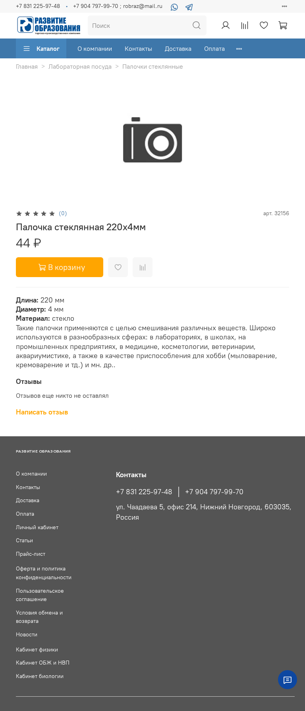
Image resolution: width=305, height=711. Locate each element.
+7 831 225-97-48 (38, 6)
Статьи (24, 540)
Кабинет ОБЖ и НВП (42, 662)
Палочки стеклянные (152, 66)
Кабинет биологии (40, 676)
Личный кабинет (37, 527)
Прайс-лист (30, 553)
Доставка (178, 48)
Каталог (48, 48)
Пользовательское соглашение (40, 595)
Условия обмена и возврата (39, 617)
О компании (94, 48)
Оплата (214, 48)
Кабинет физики (37, 649)
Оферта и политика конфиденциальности (43, 573)
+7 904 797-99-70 (214, 491)
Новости (26, 634)
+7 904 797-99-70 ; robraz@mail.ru (117, 6)
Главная (27, 66)
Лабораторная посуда (80, 66)
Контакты (138, 48)
